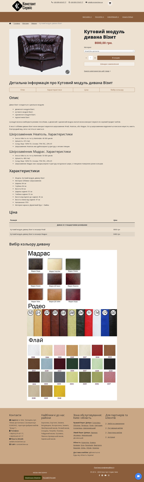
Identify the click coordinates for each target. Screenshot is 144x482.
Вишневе (76, 448)
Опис (22, 90)
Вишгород (97, 445)
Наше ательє (127, 17)
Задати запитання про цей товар (96, 71)
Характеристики (54, 90)
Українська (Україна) (33, 478)
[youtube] (105, 475)
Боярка (93, 442)
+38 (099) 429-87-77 (60, 2)
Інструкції (111, 437)
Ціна (86, 90)
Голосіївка (96, 423)
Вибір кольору (117, 90)
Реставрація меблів (115, 428)
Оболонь (76, 425)
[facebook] (99, 475)
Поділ (91, 425)
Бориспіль (85, 442)
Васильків (89, 445)
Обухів (88, 448)
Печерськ (84, 425)
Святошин (98, 425)
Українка (95, 448)
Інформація (112, 17)
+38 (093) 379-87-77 (76, 2)
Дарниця (94, 433)
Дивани (34, 23)
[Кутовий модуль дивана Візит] (40, 52)
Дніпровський (86, 435)
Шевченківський (89, 428)
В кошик (116, 58)
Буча (82, 445)
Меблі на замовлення (115, 423)
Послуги (98, 17)
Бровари (76, 445)
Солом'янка (77, 428)
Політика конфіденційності (104, 467)
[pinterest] (102, 475)
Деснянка (77, 435)
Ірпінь (83, 448)
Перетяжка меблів (114, 433)
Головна (16, 23)
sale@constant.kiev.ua (95, 2)
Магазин (86, 17)
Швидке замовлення (109, 64)
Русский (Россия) (49, 478)
